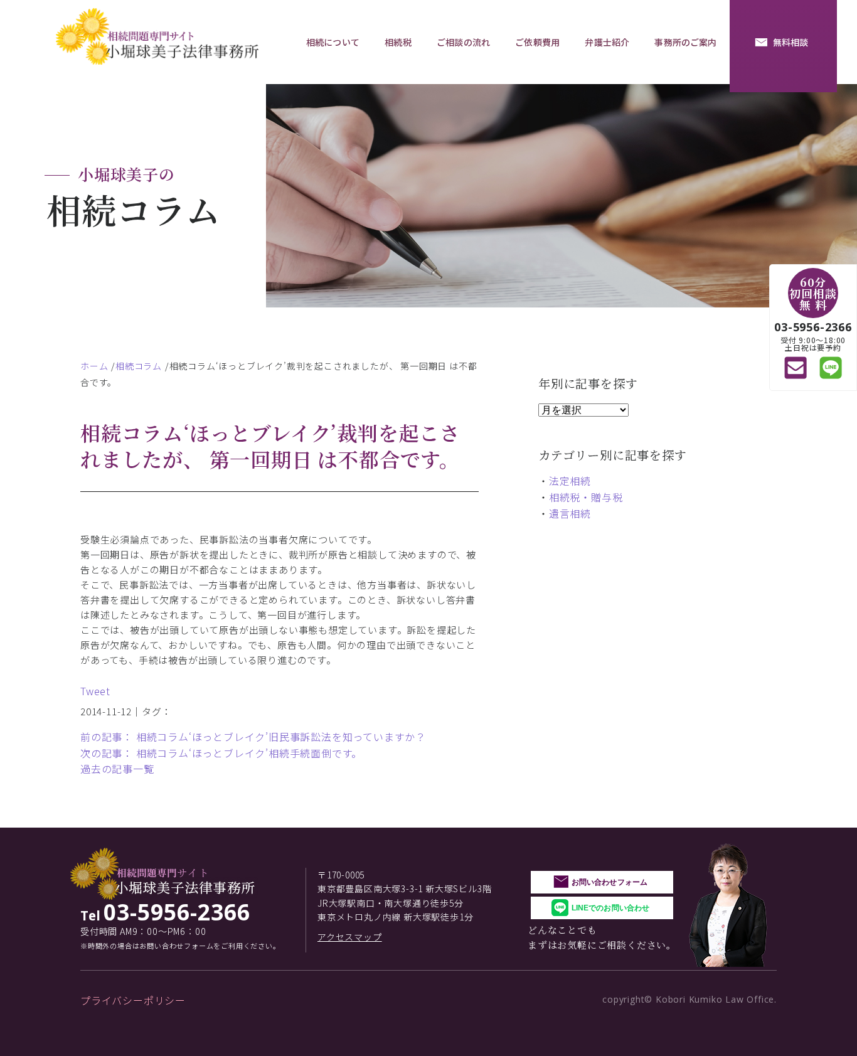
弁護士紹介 (607, 42)
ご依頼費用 (537, 42)
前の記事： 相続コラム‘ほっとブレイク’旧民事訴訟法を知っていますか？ (253, 736)
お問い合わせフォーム (609, 882)
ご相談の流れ (463, 42)
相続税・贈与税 (586, 496)
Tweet (95, 690)
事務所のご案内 (685, 42)
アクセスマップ (349, 937)
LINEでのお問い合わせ (610, 908)
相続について (332, 42)
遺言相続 (570, 513)
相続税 (398, 42)
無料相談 (791, 42)
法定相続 (570, 480)
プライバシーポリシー (133, 1000)
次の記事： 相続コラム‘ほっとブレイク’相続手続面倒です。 (221, 752)
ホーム (94, 366)
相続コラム (138, 366)
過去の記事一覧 (117, 768)
